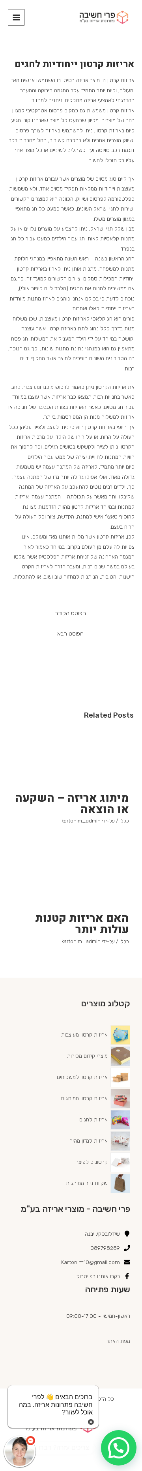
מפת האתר (118, 1341)
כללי (124, 821)
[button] (118, 1448)
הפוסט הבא (70, 633)
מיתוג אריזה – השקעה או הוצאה (72, 804)
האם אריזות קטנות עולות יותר (82, 924)
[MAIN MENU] (16, 17)
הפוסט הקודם (70, 613)
